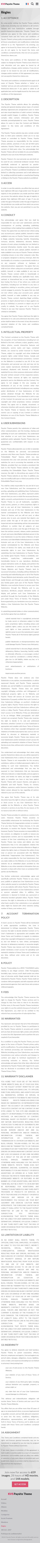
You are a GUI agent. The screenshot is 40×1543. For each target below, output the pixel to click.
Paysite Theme (10, 4)
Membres (4, 1522)
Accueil (3, 1499)
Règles (3, 1526)
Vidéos (3, 1503)
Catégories (5, 1514)
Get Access (20, 1484)
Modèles (4, 1511)
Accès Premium (6, 1518)
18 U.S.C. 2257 (6, 1530)
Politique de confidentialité (11, 1534)
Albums (4, 1507)
